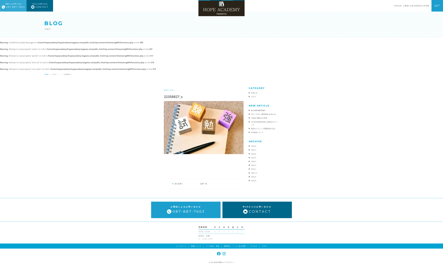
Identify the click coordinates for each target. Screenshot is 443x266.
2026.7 (253, 150)
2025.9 (253, 177)
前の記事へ (179, 183)
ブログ (253, 97)
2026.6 (253, 154)
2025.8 (253, 180)
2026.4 (253, 161)
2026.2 (253, 169)
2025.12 (254, 173)
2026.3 (253, 165)
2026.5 (253, 158)
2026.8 (253, 146)
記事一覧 (203, 183)
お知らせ (254, 93)
